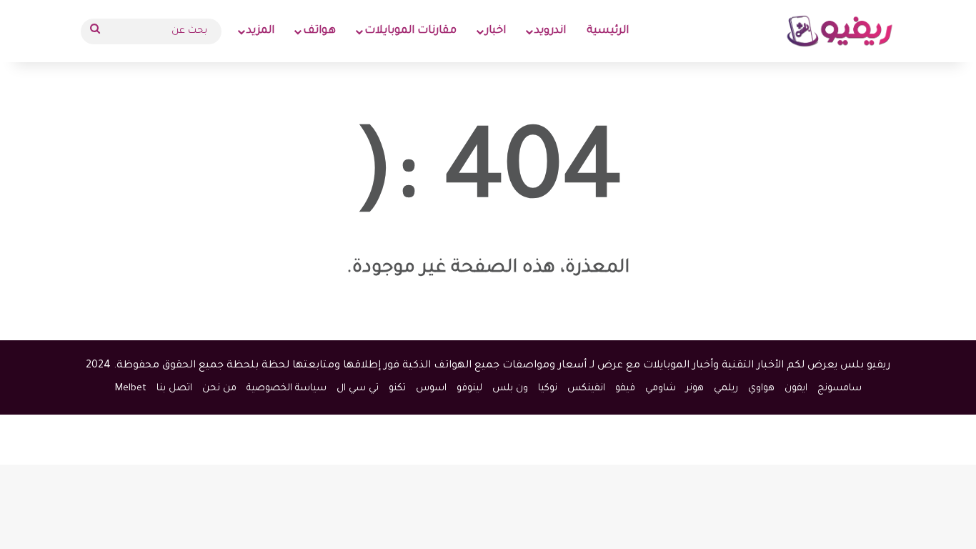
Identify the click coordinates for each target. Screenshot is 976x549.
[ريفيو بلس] (840, 31)
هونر (695, 388)
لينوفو (469, 388)
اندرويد (550, 31)
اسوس (431, 388)
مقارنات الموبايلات (410, 31)
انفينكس (586, 388)
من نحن (219, 388)
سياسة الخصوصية (287, 388)
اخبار (495, 31)
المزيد (260, 31)
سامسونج (839, 388)
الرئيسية (608, 31)
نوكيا (547, 388)
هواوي (761, 388)
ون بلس (510, 388)
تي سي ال (358, 388)
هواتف (319, 31)
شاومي (660, 388)
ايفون (796, 388)
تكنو (397, 388)
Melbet (130, 388)
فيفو (625, 388)
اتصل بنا (174, 388)
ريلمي (726, 388)
